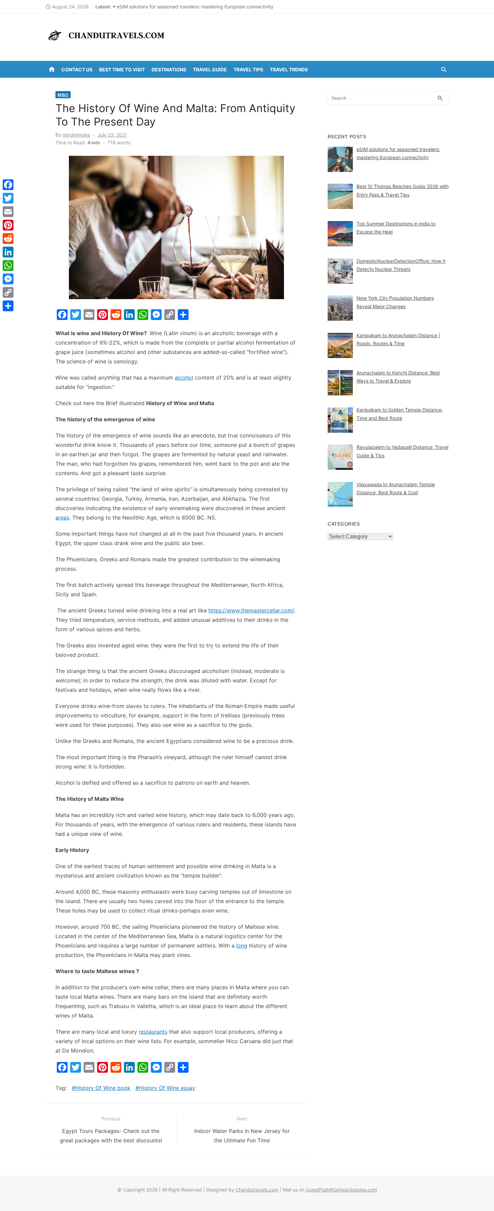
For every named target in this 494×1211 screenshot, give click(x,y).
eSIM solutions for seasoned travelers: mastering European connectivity (195, 6)
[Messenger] (8, 279)
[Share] (8, 306)
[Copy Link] (8, 292)
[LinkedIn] (8, 252)
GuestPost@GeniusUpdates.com (341, 1189)
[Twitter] (8, 198)
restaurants (153, 1031)
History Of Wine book (102, 1087)
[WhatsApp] (8, 265)
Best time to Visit (122, 69)
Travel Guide (210, 69)
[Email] (8, 211)
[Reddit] (8, 238)
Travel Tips (248, 69)
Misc (63, 94)
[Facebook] (8, 184)
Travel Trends (289, 69)
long (241, 945)
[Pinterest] (8, 225)
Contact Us (76, 69)
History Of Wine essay (167, 1087)
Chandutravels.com (257, 1189)
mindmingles (76, 135)
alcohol (184, 377)
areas (62, 517)
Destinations (169, 69)
